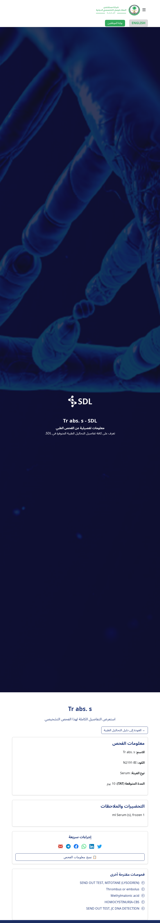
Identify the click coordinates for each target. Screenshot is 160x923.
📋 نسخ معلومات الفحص (80, 857)
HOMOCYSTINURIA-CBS (122, 902)
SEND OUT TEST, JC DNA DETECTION (112, 908)
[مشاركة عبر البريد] (60, 846)
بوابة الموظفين (115, 23)
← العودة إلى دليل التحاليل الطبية (124, 730)
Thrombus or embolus (122, 889)
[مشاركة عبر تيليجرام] (68, 846)
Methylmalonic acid (125, 895)
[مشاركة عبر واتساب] (84, 846)
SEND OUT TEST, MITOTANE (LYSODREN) (109, 883)
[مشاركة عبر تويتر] (99, 846)
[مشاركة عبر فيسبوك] (76, 846)
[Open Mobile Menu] (144, 9)
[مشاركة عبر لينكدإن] (91, 846)
